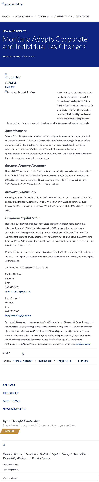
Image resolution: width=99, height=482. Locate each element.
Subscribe (10, 431)
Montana (83, 360)
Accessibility (80, 454)
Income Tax (45, 360)
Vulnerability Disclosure (15, 458)
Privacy (65, 454)
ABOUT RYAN (11, 401)
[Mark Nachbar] (12, 76)
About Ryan (82, 16)
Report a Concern (41, 458)
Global (6, 454)
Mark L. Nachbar (23, 360)
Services (6, 16)
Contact (44, 454)
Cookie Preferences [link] (10, 469)
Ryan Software (24, 16)
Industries (43, 16)
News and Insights (14, 31)
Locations (31, 454)
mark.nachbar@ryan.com (18, 291)
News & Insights (63, 16)
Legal (55, 454)
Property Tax (64, 360)
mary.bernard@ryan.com (18, 315)
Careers (18, 454)
